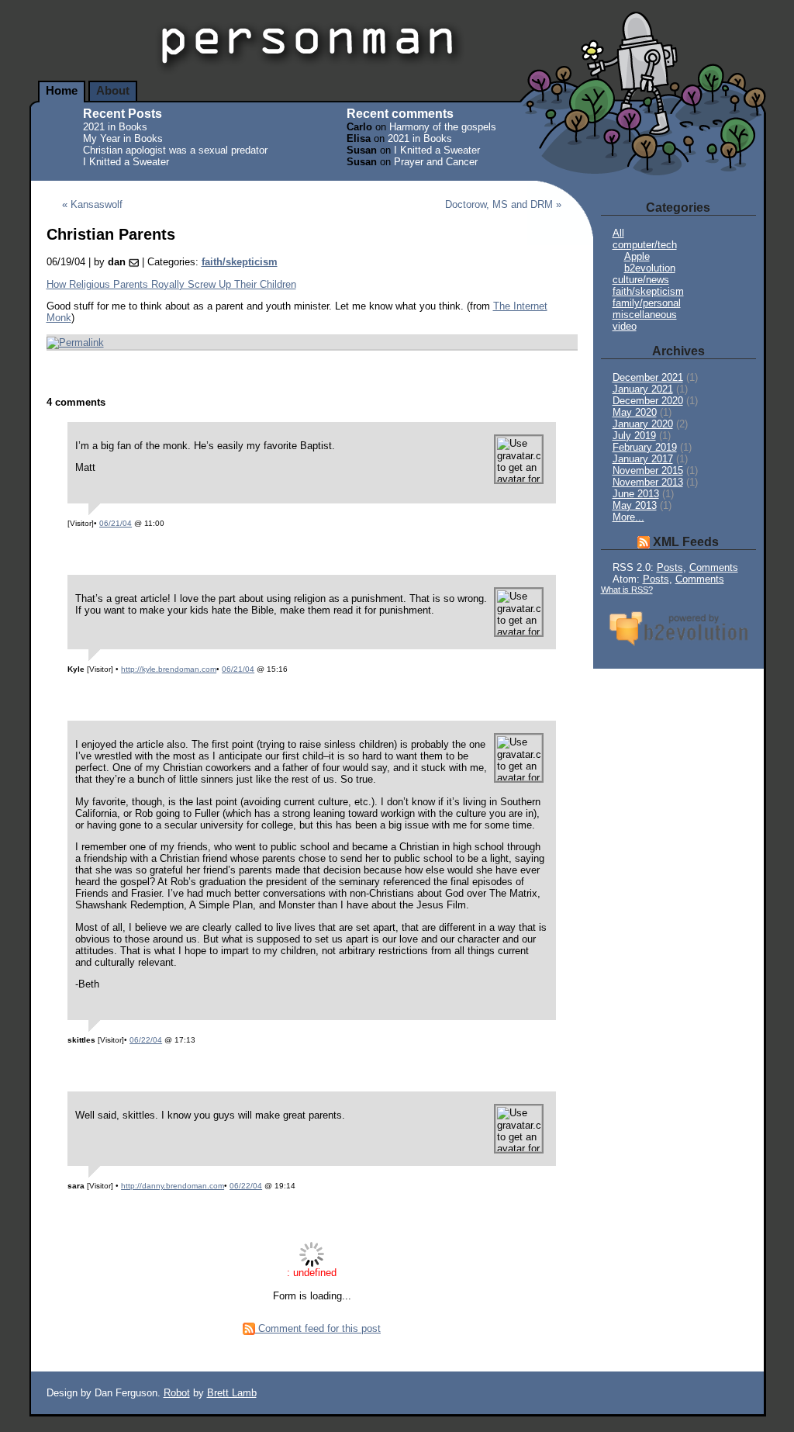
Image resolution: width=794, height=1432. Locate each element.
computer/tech (645, 245)
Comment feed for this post (318, 1328)
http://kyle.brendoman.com (168, 669)
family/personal (647, 303)
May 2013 (635, 505)
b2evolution (649, 268)
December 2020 (648, 400)
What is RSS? (627, 589)
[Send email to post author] (134, 262)
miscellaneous (645, 314)
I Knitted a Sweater (126, 162)
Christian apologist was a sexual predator (175, 150)
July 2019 (634, 435)
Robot (177, 1393)
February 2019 (645, 447)
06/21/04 (115, 523)
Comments (713, 567)
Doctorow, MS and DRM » (503, 204)
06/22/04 (145, 1040)
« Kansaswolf (92, 204)
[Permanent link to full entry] (75, 342)
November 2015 (648, 470)
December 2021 (648, 377)
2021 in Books (115, 127)
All (618, 233)
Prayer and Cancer (436, 162)
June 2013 (636, 494)
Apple (637, 256)
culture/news (641, 279)
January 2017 (643, 459)
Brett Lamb (232, 1393)
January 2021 (643, 389)
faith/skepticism (240, 262)
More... (628, 517)
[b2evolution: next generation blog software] (678, 647)
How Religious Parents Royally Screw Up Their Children (171, 284)
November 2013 (648, 482)
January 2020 (643, 424)
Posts (670, 567)
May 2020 (635, 412)
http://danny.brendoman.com (172, 1185)
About (112, 91)
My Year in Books (123, 138)
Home (62, 91)
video (625, 326)
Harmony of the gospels (442, 127)
